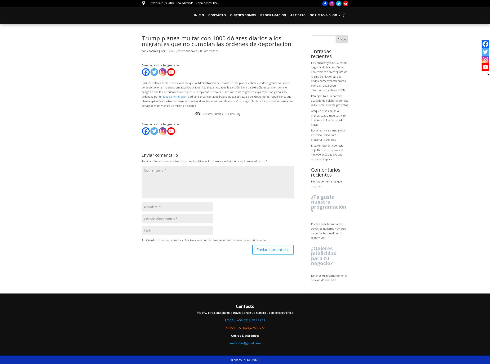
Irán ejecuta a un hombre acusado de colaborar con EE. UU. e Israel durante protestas (329, 100)
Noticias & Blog (323, 15)
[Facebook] (146, 72)
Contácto (217, 15)
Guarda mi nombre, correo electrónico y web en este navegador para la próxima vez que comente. (207, 240)
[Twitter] (154, 72)
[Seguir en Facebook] (325, 3)
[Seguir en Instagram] (332, 3)
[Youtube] (171, 72)
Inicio (199, 15)
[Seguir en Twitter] (338, 3)
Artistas (297, 15)
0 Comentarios (209, 51)
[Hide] (488, 74)
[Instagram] (163, 72)
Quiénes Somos (243, 15)
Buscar (342, 39)
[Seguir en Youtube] (345, 3)
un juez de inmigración (173, 96)
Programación (273, 15)
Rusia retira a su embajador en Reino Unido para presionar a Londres (328, 135)
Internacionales (187, 51)
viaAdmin (152, 51)
